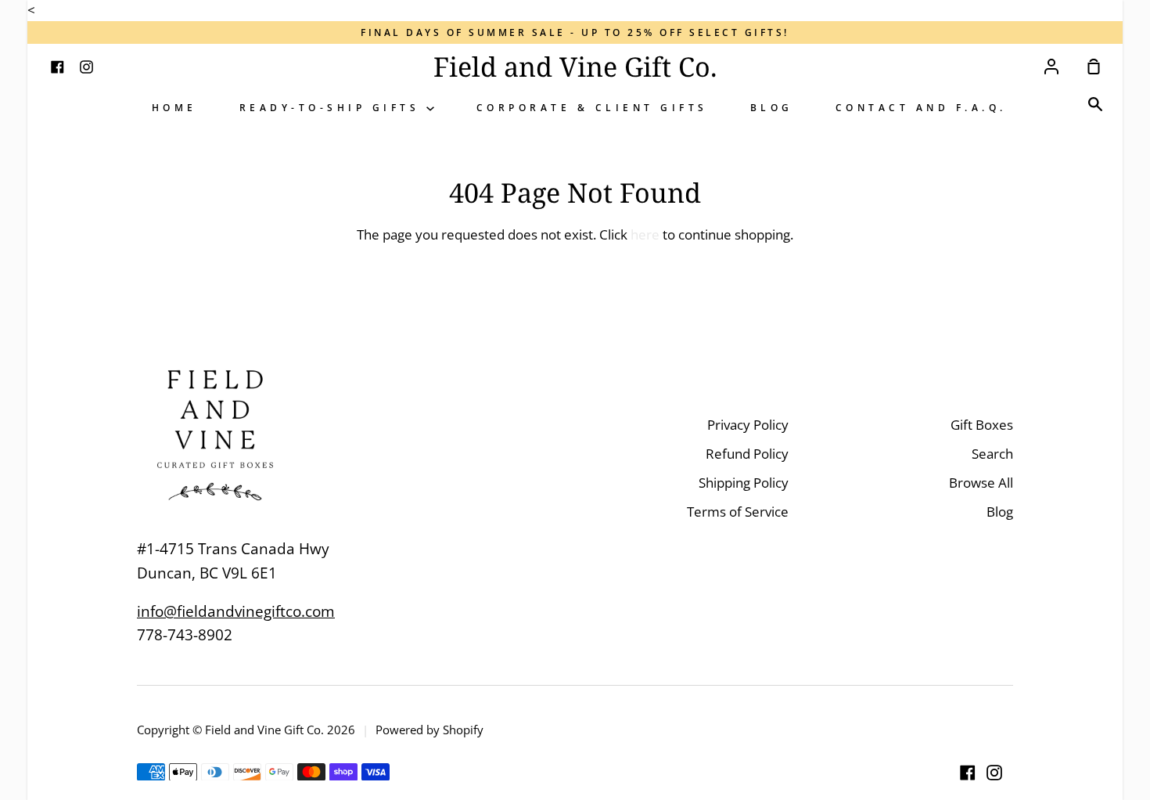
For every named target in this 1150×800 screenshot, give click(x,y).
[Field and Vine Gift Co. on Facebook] (968, 772)
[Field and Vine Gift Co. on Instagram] (994, 772)
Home (174, 107)
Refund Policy (747, 454)
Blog (771, 107)
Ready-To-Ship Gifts (332, 107)
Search (992, 454)
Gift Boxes (982, 425)
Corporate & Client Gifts (592, 107)
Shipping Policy (744, 483)
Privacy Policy (748, 425)
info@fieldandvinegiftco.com (236, 611)
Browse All (981, 483)
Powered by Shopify (429, 729)
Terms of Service (738, 512)
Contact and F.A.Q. (921, 107)
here (645, 234)
